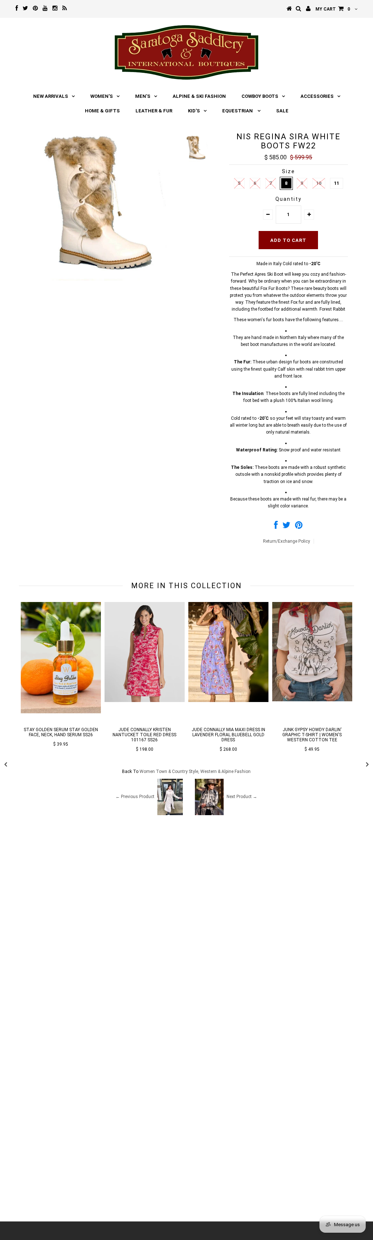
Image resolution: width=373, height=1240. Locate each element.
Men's (142, 96)
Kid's (194, 110)
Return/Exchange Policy (286, 541)
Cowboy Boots (260, 96)
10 (318, 183)
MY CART (332, 9)
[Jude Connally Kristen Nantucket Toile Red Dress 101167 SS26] (145, 700)
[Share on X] (286, 526)
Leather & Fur (154, 110)
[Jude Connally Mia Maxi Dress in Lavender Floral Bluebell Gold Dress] (228, 700)
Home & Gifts (102, 110)
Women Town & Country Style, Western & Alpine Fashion (195, 771)
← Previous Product (134, 796)
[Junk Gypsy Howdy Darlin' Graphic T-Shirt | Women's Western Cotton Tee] (312, 699)
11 (336, 183)
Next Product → (242, 796)
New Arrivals (50, 96)
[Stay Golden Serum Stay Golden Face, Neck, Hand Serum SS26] (61, 711)
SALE (282, 110)
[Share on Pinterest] (299, 526)
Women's (101, 96)
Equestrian (238, 110)
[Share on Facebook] (276, 526)
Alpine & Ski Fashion (199, 96)
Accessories (317, 96)
